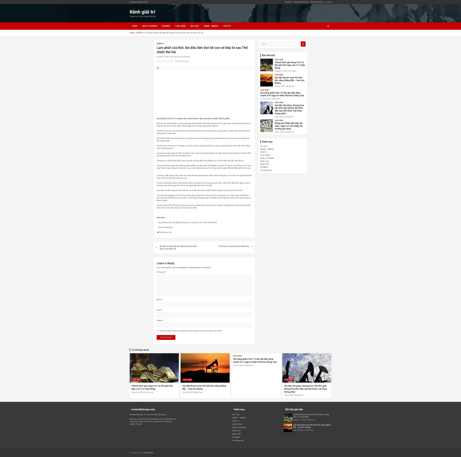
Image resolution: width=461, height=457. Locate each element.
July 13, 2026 (265, 99)
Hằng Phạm (290, 86)
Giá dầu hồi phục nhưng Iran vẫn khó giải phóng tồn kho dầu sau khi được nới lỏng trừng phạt (289, 109)
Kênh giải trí (142, 12)
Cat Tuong (174, 57)
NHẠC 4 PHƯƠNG (149, 26)
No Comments (184, 57)
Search (303, 44)
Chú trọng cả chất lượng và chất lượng (234, 246)
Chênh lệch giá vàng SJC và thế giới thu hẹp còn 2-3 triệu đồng (290, 65)
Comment (161, 272)
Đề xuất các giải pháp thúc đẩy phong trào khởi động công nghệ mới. (178, 247)
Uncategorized (266, 170)
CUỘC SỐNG (180, 26)
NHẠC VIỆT (264, 164)
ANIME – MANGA (211, 26)
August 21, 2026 (281, 71)
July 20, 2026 (280, 86)
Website (160, 320)
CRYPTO (227, 26)
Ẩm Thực (195, 26)
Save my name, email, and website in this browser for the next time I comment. (191, 331)
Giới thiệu (288, 2)
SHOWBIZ (166, 26)
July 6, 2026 (279, 117)
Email (159, 310)
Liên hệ (328, 2)
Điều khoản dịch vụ (317, 2)
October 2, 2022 (163, 57)
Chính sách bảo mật (301, 2)
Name (160, 300)
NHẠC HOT (264, 161)
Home (134, 26)
